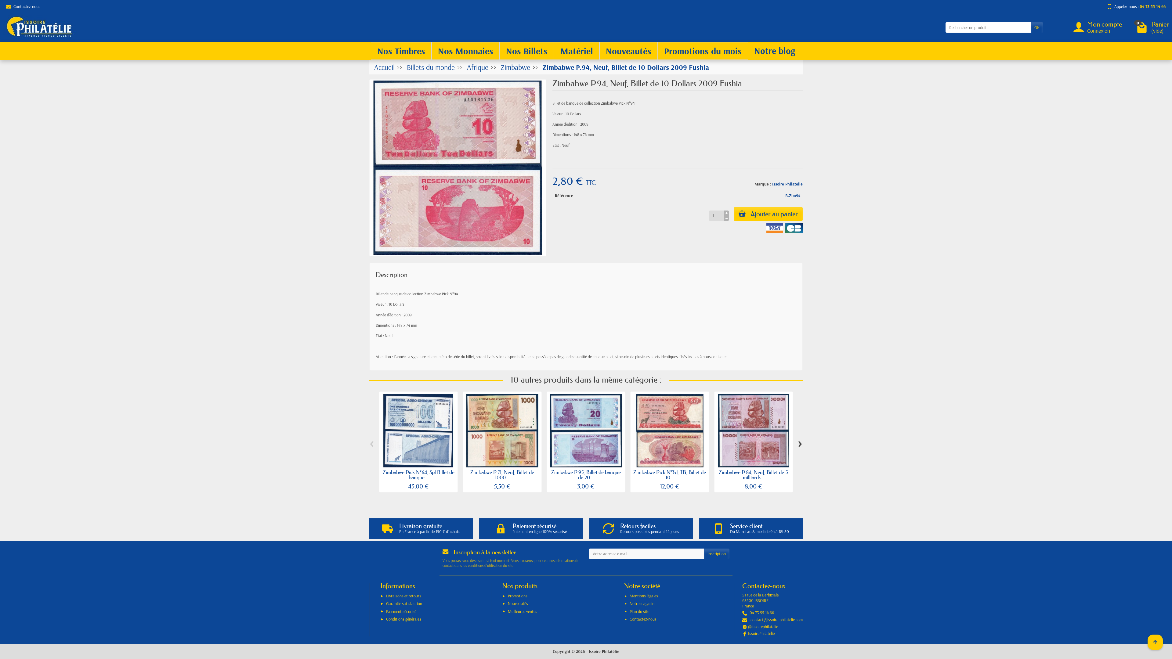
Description (391, 275)
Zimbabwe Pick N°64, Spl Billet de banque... (418, 475)
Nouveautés (518, 603)
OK (1037, 27)
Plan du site (639, 611)
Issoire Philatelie (787, 184)
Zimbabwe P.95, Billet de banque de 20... (586, 475)
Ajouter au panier (774, 214)
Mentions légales (644, 596)
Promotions (517, 596)
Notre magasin (642, 603)
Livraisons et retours (403, 596)
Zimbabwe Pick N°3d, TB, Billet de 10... (669, 475)
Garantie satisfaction (404, 603)
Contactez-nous (26, 6)
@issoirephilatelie (763, 626)
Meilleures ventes (522, 611)
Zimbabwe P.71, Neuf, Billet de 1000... (502, 475)
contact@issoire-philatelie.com (777, 619)
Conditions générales (403, 619)
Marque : (762, 184)
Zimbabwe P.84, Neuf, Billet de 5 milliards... (753, 475)
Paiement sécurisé (401, 611)
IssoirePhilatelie (761, 633)
